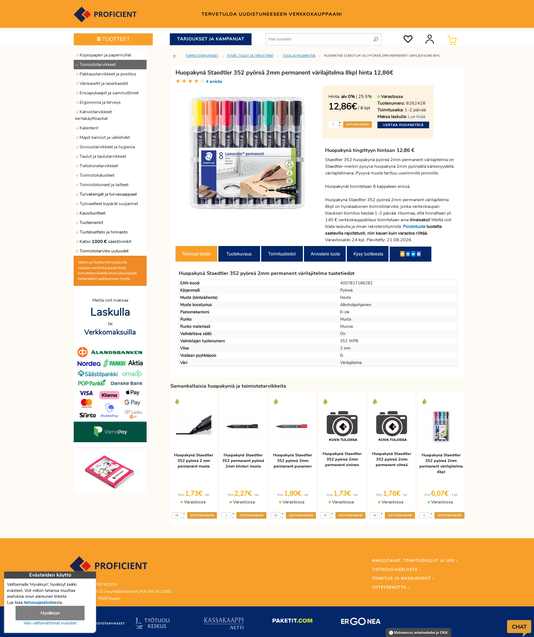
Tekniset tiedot (196, 253)
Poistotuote (414, 226)
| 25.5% (356, 97)
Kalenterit (88, 128)
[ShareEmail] (402, 254)
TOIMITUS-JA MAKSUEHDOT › (403, 578)
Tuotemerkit (91, 223)
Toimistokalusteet (96, 175)
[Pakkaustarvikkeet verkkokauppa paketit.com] (292, 621)
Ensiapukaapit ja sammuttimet (108, 93)
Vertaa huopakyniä (403, 125)
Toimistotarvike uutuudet (103, 251)
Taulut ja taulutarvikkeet (102, 156)
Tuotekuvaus (239, 253)
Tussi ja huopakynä (299, 56)
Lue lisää (416, 117)
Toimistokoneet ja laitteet (103, 185)
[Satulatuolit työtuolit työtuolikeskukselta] (152, 624)
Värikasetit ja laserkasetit (103, 83)
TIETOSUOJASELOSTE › (396, 569)
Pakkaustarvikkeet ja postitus (107, 74)
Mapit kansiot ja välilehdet (104, 137)
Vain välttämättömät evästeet (50, 623)
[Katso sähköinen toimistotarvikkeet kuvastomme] (110, 472)
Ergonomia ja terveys (99, 102)
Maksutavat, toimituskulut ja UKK (420, 632)
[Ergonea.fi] (361, 622)
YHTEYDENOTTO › (390, 587)
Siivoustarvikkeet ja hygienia (106, 147)
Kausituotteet (91, 213)
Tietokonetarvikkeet (98, 166)
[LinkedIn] (408, 254)
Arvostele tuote (325, 253)
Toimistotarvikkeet (97, 65)
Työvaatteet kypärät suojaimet (108, 204)
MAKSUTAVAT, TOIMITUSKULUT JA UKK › (415, 560)
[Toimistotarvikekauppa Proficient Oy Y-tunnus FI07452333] (108, 568)
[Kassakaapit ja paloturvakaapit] (224, 624)
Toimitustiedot (282, 253)
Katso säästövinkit (105, 241)
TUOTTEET (115, 39)
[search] (375, 37)
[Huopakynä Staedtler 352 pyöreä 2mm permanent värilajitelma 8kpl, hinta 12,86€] (247, 153)
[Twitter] (413, 254)
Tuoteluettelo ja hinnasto (104, 232)
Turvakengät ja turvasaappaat (107, 194)
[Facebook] (419, 254)
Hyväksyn (50, 613)
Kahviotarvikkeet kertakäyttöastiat (93, 115)
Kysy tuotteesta (368, 253)
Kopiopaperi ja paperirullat (104, 55)
